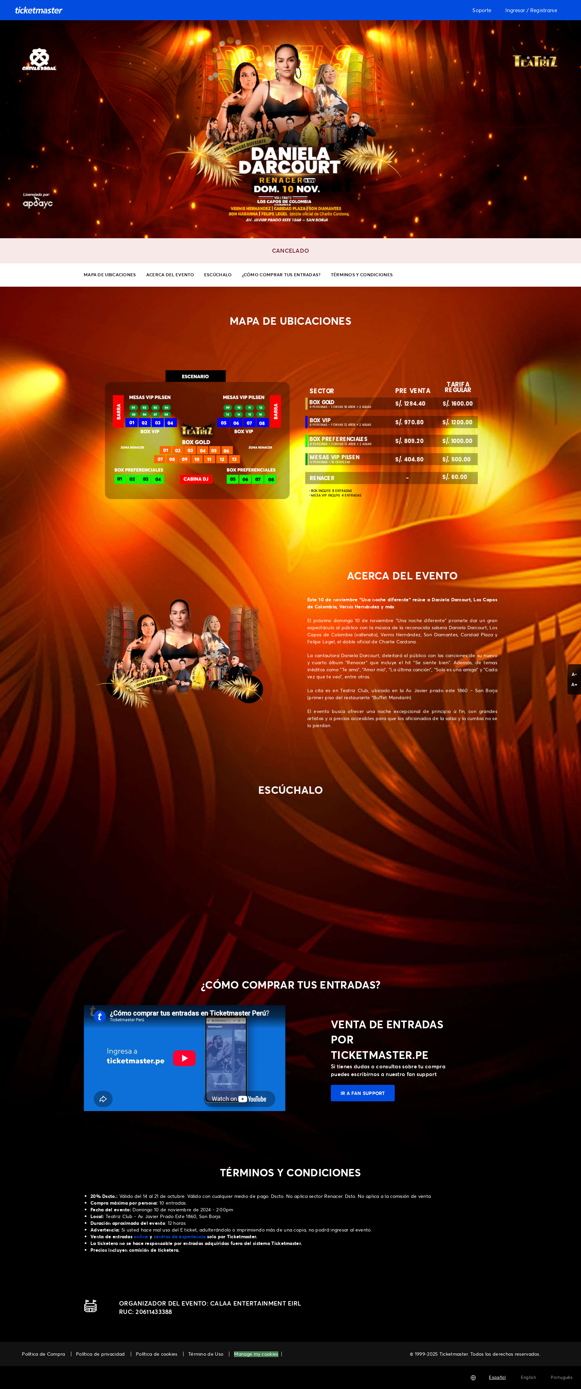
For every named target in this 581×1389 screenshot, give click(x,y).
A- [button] (574, 674)
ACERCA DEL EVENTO (170, 274)
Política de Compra (43, 1354)
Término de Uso (205, 1354)
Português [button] (562, 1377)
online (141, 1236)
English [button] (528, 1377)
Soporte (481, 10)
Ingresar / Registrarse (531, 10)
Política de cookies (157, 1354)
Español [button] (497, 1377)
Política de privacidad (100, 1354)
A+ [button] (574, 684)
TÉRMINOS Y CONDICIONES (362, 274)
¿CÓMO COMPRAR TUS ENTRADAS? (281, 274)
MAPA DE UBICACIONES (110, 274)
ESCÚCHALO (218, 274)
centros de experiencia (180, 1236)
